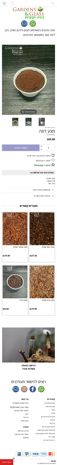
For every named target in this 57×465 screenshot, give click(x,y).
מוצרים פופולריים (49, 403)
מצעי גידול (51, 437)
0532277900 (18, 410)
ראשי (53, 410)
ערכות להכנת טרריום (48, 427)
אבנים (53, 413)
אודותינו (52, 420)
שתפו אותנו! (24, 421)
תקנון (26, 414)
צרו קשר (52, 423)
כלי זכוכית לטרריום (49, 440)
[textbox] (28, 32)
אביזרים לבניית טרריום (48, 417)
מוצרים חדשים (50, 406)
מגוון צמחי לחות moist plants (45, 433)
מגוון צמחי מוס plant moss (46, 430)
